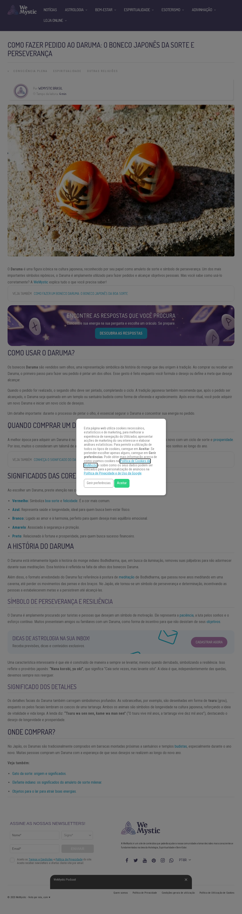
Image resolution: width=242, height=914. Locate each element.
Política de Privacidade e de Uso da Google (113, 473)
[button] (98, 483)
